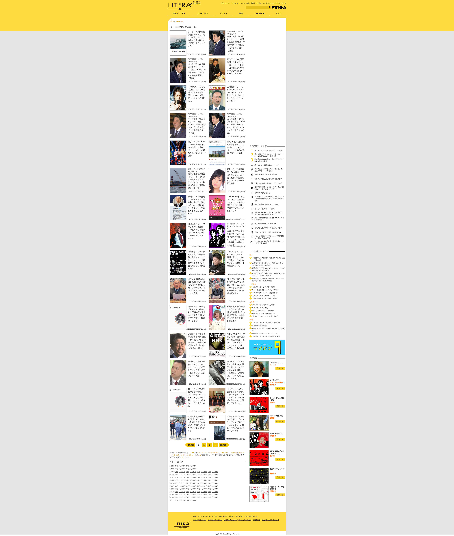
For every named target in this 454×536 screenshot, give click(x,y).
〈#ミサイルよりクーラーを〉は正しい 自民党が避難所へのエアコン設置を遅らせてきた (270, 199)
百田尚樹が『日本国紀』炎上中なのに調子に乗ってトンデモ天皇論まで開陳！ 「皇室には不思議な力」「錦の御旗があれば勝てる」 (235, 370)
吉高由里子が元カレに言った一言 (266, 174)
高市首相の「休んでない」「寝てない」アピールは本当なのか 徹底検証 (269, 155)
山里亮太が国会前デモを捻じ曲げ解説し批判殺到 (268, 329)
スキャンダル (181, 455)
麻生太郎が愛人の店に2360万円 (265, 223)
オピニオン (225, 453)
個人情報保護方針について (270, 520)
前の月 (191, 445)
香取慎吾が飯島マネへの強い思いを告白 (268, 228)
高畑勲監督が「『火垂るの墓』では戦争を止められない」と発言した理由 (268, 274)
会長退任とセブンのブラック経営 (263, 287)
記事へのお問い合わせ (215, 520)
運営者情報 (256, 520)
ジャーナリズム (214, 453)
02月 (191, 466)
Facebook (277, 7)
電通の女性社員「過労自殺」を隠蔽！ (265, 298)
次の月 (223, 445)
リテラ (184, 457)
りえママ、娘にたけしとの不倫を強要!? (266, 336)
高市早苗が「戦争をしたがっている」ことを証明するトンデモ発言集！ (269, 170)
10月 (176, 469)
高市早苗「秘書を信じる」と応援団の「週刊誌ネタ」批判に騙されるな (269, 188)
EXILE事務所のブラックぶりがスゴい (265, 290)
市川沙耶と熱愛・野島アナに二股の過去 (268, 183)
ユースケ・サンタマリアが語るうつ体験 (268, 150)
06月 (183, 466)
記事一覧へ (280, 368)
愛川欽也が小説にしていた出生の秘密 (265, 316)
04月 (187, 469)
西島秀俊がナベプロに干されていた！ (265, 333)
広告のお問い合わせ (230, 520)
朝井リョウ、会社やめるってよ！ (263, 313)
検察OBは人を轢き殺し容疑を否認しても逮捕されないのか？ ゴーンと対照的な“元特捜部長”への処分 (236, 147)
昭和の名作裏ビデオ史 (260, 308)
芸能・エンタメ (179, 14)
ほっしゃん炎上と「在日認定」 (265, 209)
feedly (281, 7)
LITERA (192, 453)
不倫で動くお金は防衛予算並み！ (263, 296)
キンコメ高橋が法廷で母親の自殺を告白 (268, 179)
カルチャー (191, 455)
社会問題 (234, 453)
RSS (284, 7)
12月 (176, 472)
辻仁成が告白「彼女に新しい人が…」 (268, 204)
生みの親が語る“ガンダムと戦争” (263, 305)
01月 (194, 466)
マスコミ (205, 453)
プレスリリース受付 (244, 520)
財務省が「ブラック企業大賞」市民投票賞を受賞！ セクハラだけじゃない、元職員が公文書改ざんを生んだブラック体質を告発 (196, 260)
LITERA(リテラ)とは (199, 520)
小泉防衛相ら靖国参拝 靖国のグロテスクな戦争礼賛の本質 (268, 259)
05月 (187, 466)
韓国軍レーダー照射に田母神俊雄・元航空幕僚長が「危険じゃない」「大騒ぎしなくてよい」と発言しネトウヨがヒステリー (196, 205)
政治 (198, 453)
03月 (191, 469)
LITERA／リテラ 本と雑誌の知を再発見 (184, 5)
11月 (180, 472)
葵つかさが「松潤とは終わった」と (267, 165)
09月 (187, 472)
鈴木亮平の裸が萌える (262, 193)
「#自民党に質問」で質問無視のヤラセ (268, 232)
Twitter (273, 7)
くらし (279, 14)
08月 (176, 466)
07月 (180, 466)
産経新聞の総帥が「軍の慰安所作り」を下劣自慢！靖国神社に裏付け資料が (268, 280)
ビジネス (223, 14)
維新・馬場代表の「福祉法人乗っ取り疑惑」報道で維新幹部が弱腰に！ (268, 213)
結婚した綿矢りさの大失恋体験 (263, 310)
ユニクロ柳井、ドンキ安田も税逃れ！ (265, 293)
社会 (199, 455)
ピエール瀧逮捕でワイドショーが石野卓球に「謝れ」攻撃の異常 (269, 237)
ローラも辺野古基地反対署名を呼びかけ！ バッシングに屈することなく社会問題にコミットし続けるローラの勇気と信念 (196, 397)
